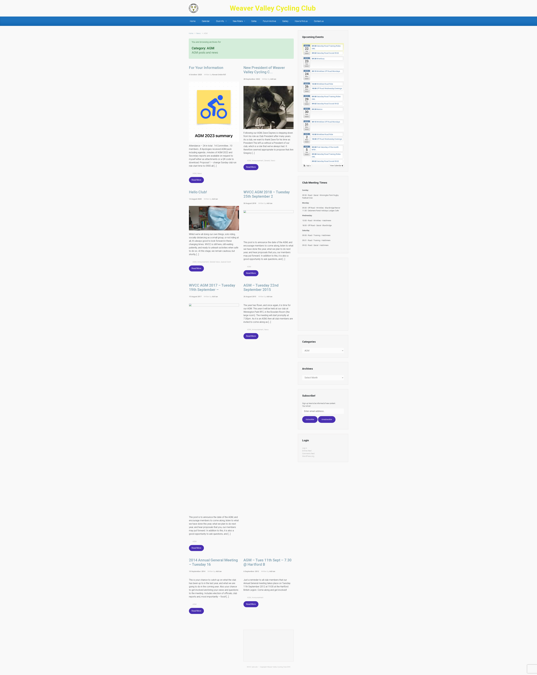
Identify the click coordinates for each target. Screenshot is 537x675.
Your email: (306, 406)
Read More (196, 180)
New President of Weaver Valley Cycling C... (264, 70)
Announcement (257, 160)
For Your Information (206, 68)
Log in (304, 448)
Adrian (273, 79)
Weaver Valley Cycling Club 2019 (278, 667)
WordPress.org (308, 456)
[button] (307, 165)
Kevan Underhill (219, 75)
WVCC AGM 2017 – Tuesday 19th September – (212, 287)
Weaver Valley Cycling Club (273, 8)
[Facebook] (346, 8)
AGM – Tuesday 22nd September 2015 (261, 287)
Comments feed (308, 453)
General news (215, 262)
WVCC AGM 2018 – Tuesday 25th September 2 (266, 194)
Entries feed (306, 451)
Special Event (226, 262)
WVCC (249, 667)
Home (191, 33)
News (198, 33)
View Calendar (336, 166)
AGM (194, 173)
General (267, 160)
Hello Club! (198, 192)
